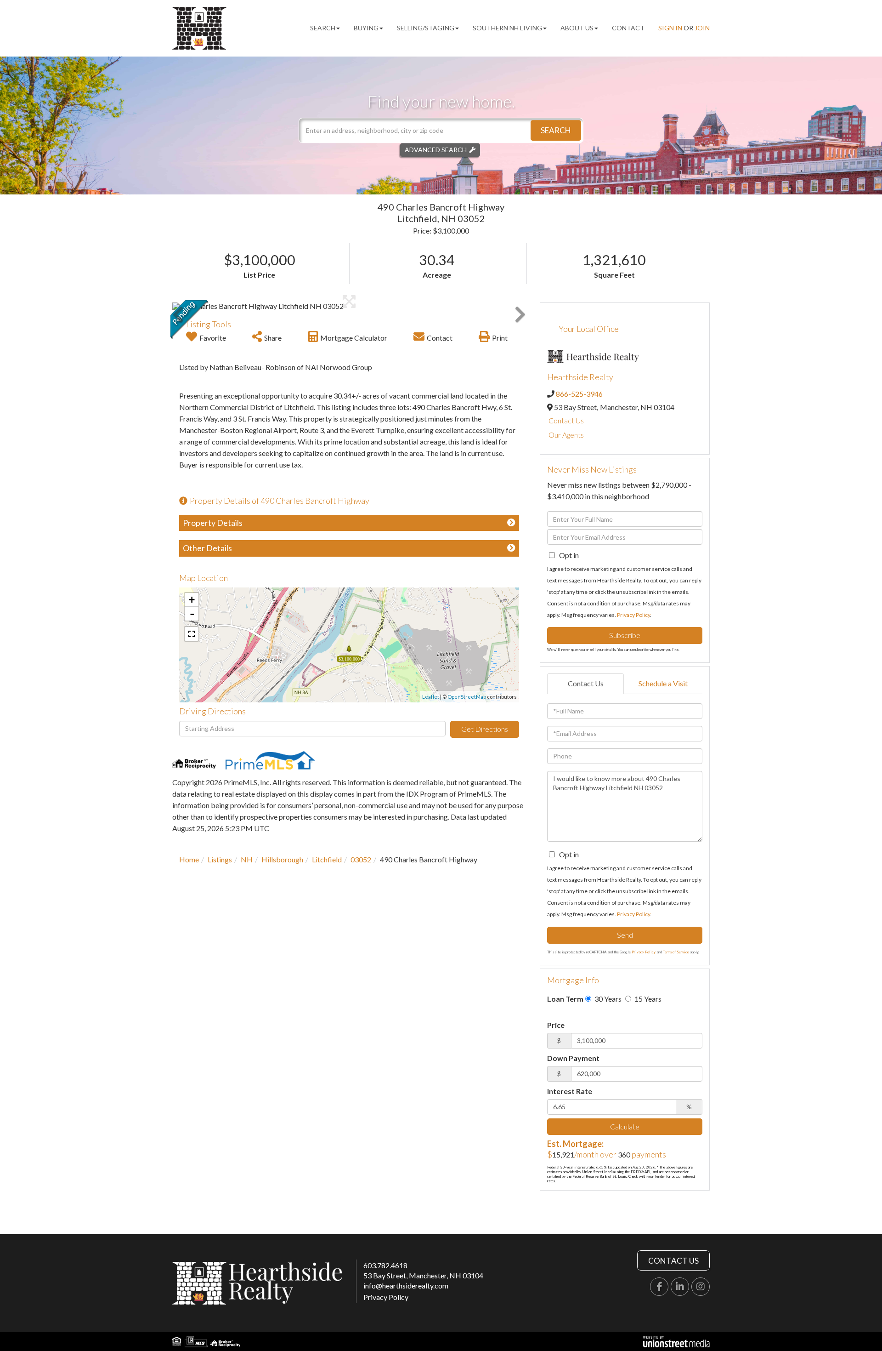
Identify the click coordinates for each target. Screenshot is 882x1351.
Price (556, 1024)
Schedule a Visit (663, 683)
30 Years (607, 998)
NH (247, 859)
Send (625, 934)
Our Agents (566, 434)
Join (702, 28)
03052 (361, 859)
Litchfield (327, 859)
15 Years (647, 998)
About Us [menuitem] (577, 28)
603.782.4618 (385, 1265)
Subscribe (624, 635)
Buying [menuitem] (366, 28)
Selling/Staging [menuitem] (425, 28)
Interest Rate (569, 1091)
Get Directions (484, 728)
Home (189, 859)
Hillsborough (282, 859)
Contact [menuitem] (628, 28)
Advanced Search (436, 150)
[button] (556, 130)
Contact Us (566, 420)
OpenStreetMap (466, 697)
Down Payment (573, 1058)
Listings (220, 859)
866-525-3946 (579, 393)
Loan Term (565, 998)
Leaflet (430, 697)
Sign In (670, 28)
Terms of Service (676, 952)
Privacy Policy (633, 614)
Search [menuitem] (322, 28)
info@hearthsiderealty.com (405, 1285)
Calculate (624, 1126)
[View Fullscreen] (191, 634)
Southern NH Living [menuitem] (507, 28)
